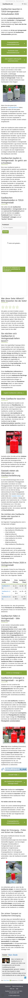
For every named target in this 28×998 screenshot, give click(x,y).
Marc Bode (13, 955)
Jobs (17, 988)
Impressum (8, 986)
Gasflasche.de (8, 4)
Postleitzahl (5, 224)
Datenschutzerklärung (17, 986)
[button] (2, 995)
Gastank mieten (16, 496)
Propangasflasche (13, 107)
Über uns (12, 988)
